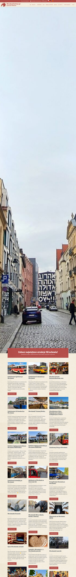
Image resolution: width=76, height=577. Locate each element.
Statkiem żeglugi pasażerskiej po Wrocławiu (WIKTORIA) (17, 447)
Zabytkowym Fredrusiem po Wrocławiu (36, 377)
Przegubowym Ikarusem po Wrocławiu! (57, 482)
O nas (73, 4)
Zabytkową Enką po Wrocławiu (58, 447)
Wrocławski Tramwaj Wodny (36, 411)
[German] (50, 1)
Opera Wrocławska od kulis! (16, 546)
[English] (51, 1)
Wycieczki (33, 4)
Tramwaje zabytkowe (49, 4)
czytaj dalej (12, 393)
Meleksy (55, 4)
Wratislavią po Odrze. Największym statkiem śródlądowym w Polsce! (56, 412)
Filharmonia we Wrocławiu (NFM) (57, 517)
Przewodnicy (39, 4)
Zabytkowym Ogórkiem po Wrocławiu (15, 377)
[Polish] (48, 1)
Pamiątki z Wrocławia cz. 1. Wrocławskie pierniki (36, 550)
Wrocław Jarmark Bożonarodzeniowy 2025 (56, 377)
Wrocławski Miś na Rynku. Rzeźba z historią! (36, 515)
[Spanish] (52, 1)
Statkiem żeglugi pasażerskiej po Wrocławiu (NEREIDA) (37, 446)
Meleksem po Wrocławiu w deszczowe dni (36, 481)
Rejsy (44, 4)
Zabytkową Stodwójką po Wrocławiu (15, 481)
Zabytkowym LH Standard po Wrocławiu (16, 412)
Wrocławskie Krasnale (14, 513)
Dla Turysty (60, 4)
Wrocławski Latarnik (55, 551)
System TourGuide (67, 4)
